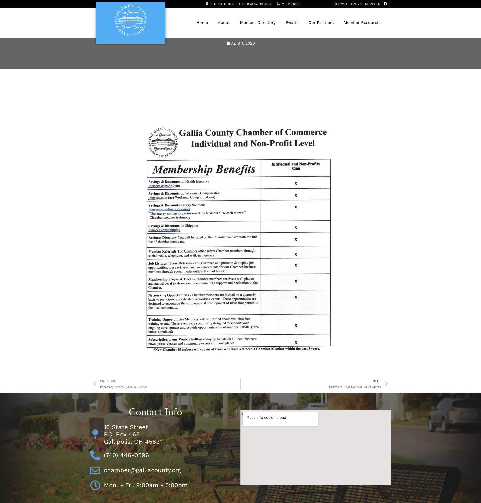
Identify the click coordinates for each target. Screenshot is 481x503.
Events (292, 22)
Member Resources (362, 22)
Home (202, 22)
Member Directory (258, 22)
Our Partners (321, 22)
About (224, 22)
